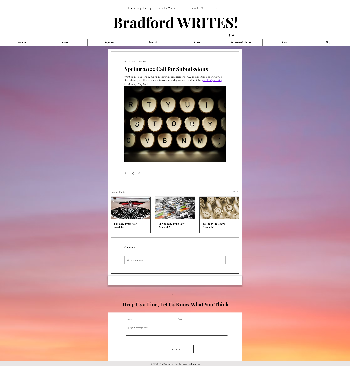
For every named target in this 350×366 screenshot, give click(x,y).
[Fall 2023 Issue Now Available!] (219, 208)
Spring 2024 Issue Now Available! (171, 225)
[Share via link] (139, 173)
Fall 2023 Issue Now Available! (214, 225)
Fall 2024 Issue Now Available (125, 225)
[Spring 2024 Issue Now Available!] (175, 208)
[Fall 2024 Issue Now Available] (130, 208)
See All (236, 191)
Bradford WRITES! (175, 22)
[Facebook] (229, 35)
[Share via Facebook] (125, 173)
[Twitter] (233, 35)
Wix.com (196, 364)
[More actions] (224, 61)
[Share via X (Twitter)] (132, 173)
